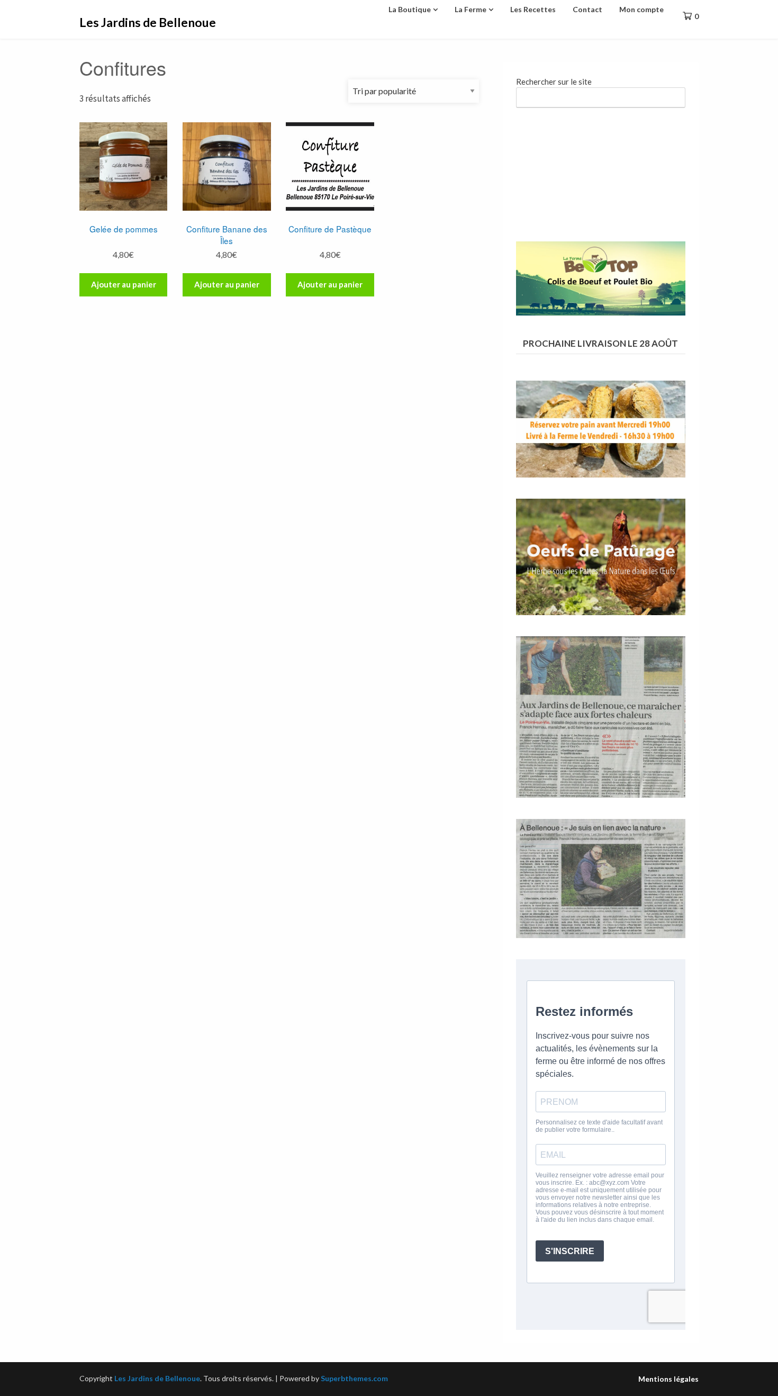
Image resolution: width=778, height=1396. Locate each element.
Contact (587, 9)
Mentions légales (668, 1379)
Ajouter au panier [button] (123, 284)
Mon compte (641, 9)
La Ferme (470, 9)
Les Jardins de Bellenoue (147, 22)
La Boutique (409, 9)
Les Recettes (533, 9)
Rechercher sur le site (554, 81)
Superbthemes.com (354, 1378)
